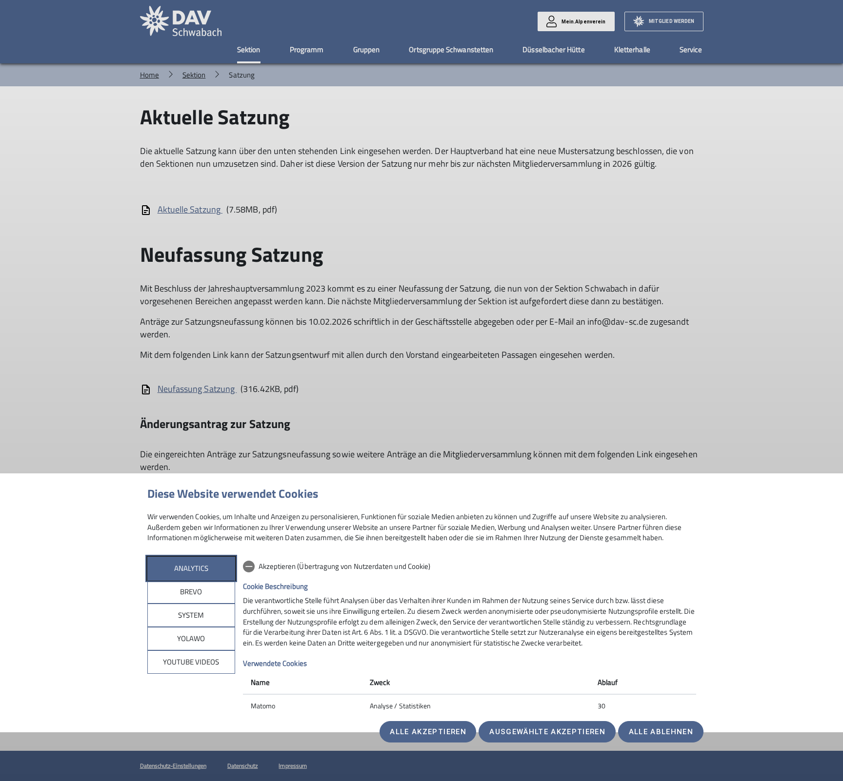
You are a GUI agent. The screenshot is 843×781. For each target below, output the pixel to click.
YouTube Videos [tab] (191, 661)
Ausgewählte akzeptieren (547, 731)
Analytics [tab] (191, 568)
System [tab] (191, 615)
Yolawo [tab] (191, 638)
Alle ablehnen (661, 731)
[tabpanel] (469, 637)
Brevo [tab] (191, 591)
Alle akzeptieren (428, 731)
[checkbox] (469, 566)
